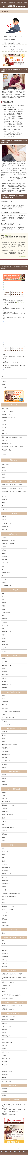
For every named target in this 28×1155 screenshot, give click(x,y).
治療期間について (6, 985)
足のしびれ (4, 757)
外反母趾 (4, 767)
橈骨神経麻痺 (5, 705)
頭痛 (3, 599)
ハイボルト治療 (6, 572)
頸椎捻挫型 (4, 1023)
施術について (5, 433)
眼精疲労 (4, 641)
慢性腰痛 (4, 496)
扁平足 (3, 741)
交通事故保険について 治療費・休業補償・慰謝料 (14, 492)
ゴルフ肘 (4, 792)
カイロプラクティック (7, 778)
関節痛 (3, 738)
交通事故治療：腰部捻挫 (8, 543)
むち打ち (4, 647)
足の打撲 (4, 1068)
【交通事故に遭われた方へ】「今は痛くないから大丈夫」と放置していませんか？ (13, 1110)
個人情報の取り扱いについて (9, 443)
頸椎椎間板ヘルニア (7, 631)
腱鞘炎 (3, 695)
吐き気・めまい (6, 1058)
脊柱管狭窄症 (5, 681)
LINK (18, 1148)
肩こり (3, 506)
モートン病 (4, 764)
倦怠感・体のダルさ (7, 1042)
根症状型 (4, 1032)
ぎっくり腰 (4, 509)
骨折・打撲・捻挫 (6, 1081)
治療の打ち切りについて (8, 982)
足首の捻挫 (4, 808)
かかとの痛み (5, 751)
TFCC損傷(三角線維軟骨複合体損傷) (11, 711)
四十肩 (3, 606)
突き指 (3, 902)
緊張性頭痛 (4, 618)
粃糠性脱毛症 (5, 953)
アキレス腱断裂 (6, 801)
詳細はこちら (22, 256)
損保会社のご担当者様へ (8, 998)
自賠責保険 (4, 988)
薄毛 (3, 940)
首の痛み (4, 602)
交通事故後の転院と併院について (10, 1009)
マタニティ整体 (6, 563)
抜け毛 (3, 943)
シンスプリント (6, 837)
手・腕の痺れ (5, 721)
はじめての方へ (6, 408)
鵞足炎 (3, 477)
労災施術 (4, 537)
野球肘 (3, 467)
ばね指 (3, 698)
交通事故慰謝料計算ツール (8, 417)
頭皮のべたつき (6, 960)
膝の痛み (4, 502)
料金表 (3, 384)
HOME (3, 376)
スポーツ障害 (5, 464)
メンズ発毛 (4, 579)
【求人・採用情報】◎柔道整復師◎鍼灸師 (12, 437)
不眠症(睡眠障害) (6, 612)
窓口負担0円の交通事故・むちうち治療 (11, 995)
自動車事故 (4, 1088)
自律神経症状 (5, 1052)
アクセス (4, 381)
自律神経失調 (5, 526)
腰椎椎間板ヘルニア (7, 665)
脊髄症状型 (4, 1029)
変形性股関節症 (6, 748)
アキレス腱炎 (5, 798)
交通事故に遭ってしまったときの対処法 (12, 484)
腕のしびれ (4, 1065)
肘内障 (3, 714)
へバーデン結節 (6, 724)
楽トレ (3, 575)
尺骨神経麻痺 (5, 701)
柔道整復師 (8, 235)
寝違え (3, 635)
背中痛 (3, 668)
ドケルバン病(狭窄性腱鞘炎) (9, 717)
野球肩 (3, 474)
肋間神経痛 (4, 671)
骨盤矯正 (4, 546)
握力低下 (4, 1048)
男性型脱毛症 (5, 956)
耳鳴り (3, 1039)
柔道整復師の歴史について (8, 450)
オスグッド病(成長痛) (7, 814)
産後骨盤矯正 (5, 559)
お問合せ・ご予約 (6, 414)
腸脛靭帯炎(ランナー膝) (8, 827)
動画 (3, 430)
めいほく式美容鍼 (6, 523)
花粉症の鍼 (4, 529)
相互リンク (4, 424)
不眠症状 (4, 1055)
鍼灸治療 (4, 516)
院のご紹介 (4, 427)
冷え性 (3, 933)
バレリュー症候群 (6, 1026)
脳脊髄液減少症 (6, 1036)
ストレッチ (4, 569)
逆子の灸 (4, 520)
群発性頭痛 (4, 622)
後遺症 (3, 991)
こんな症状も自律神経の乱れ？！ (10, 1114)
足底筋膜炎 (4, 834)
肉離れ (3, 840)
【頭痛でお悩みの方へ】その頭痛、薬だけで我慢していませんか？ (13, 1105)
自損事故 (4, 1095)
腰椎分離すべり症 (6, 684)
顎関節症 (4, 638)
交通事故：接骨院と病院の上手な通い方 (12, 488)
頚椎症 (3, 628)
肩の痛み (4, 651)
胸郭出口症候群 (6, 644)
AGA (3, 947)
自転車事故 (4, 1091)
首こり (3, 593)
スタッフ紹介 (5, 440)
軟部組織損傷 (5, 1061)
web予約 (4, 387)
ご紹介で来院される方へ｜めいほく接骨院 (12, 446)
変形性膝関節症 (6, 754)
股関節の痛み (5, 499)
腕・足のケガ (5, 1074)
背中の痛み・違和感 (7, 1071)
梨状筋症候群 (5, 674)
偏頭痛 (3, 615)
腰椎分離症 (4, 678)
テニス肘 (4, 470)
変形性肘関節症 (6, 708)
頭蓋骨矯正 (4, 556)
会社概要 (4, 421)
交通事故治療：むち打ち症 (8, 540)
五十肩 (3, 609)
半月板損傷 (4, 830)
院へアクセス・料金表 (7, 411)
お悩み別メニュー (6, 454)
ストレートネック (6, 625)
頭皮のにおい (5, 963)
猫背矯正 (4, 550)
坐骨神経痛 (4, 687)
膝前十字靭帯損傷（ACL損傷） (9, 744)
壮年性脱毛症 (5, 950)
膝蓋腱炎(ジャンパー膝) (8, 805)
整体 (3, 566)
